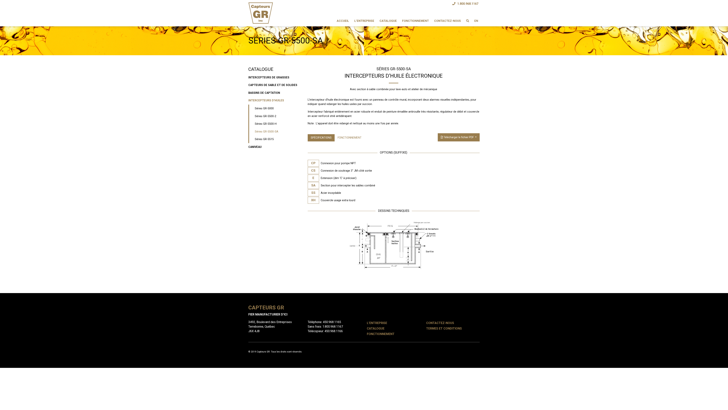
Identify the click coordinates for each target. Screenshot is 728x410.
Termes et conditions (444, 328)
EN (476, 21)
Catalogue (388, 21)
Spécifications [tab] (321, 137)
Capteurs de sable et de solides (272, 85)
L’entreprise (364, 21)
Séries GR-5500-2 (265, 116)
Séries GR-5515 (264, 139)
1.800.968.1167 (467, 4)
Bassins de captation (264, 93)
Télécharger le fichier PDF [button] (458, 137)
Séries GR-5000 (264, 108)
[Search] (468, 21)
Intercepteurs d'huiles (266, 100)
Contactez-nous (447, 21)
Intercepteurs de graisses (268, 77)
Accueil (343, 21)
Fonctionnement (415, 21)
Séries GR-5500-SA (266, 131)
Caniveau (255, 147)
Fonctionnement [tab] (350, 137)
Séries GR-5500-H (266, 123)
